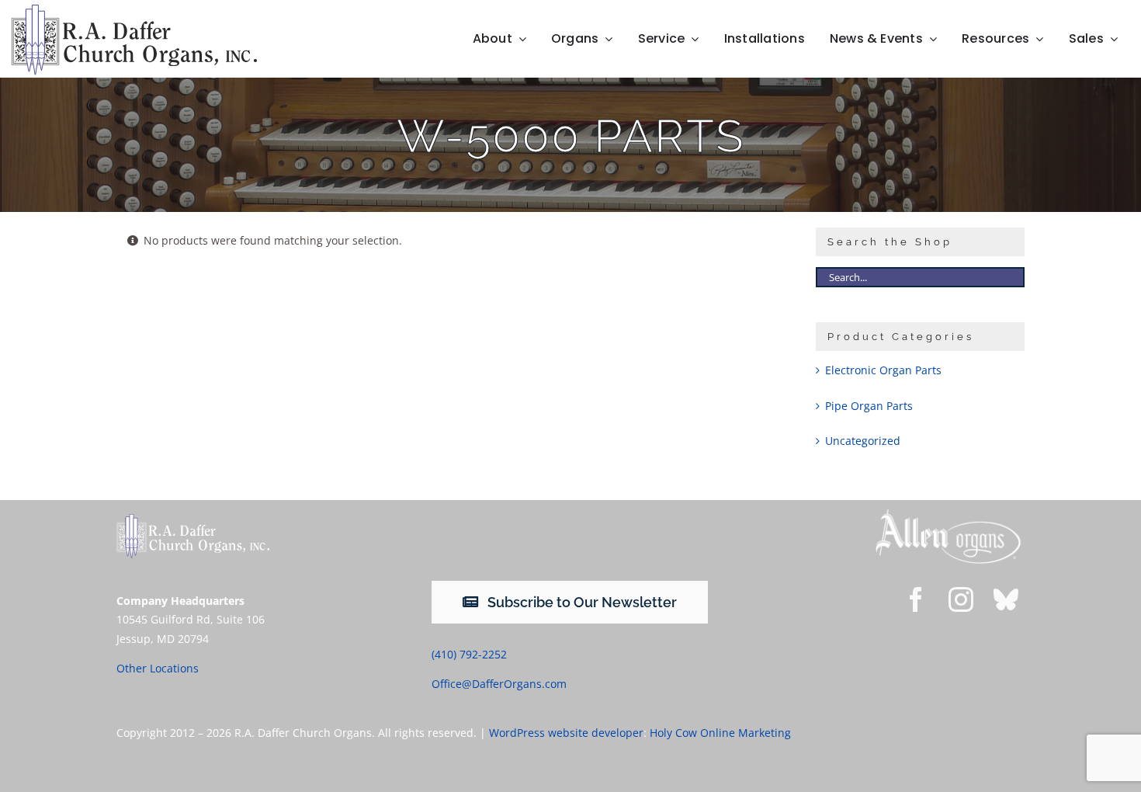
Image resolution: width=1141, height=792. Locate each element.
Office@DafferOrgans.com (499, 683)
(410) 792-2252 (469, 654)
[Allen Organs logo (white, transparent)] (948, 512)
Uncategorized (862, 440)
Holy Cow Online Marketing (720, 732)
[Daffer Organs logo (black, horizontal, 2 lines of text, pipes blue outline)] (134, 9)
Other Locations (157, 668)
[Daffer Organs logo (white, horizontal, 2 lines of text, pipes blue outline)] (192, 519)
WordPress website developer (566, 732)
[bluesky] (1006, 599)
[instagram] (961, 599)
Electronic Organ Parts (883, 370)
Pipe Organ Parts (869, 405)
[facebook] (916, 599)
